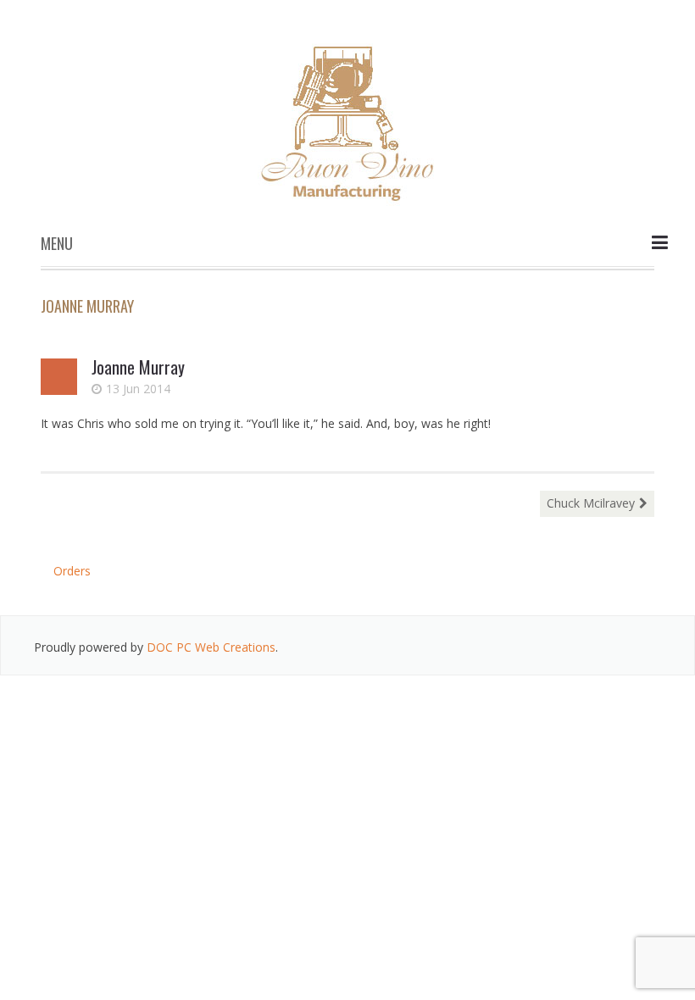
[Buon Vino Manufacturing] (347, 116)
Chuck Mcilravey (591, 503)
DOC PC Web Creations (211, 647)
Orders (72, 571)
